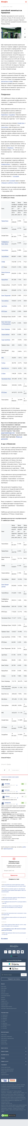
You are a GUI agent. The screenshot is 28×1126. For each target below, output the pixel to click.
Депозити (3, 999)
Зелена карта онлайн (5, 1067)
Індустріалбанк (5, 340)
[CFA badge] (20, 1080)
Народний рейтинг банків (6, 1006)
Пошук (23, 974)
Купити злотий (4, 1043)
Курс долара (4, 988)
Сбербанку (10, 148)
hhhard (7, 796)
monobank (16, 176)
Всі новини (4, 938)
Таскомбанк (5, 300)
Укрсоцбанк (4, 127)
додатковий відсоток (8, 433)
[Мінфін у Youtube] (22, 951)
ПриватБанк (4, 114)
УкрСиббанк (5, 256)
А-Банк (3, 373)
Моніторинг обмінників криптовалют (9, 1008)
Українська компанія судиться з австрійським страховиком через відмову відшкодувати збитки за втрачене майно (13, 890)
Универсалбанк (5, 164)
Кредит (7, 350)
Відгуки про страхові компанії (7, 1069)
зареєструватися (8, 848)
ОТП (2, 267)
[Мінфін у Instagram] (18, 951)
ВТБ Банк (4, 392)
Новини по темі (14, 879)
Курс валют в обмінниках (6, 1036)
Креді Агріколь (5, 272)
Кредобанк (4, 279)
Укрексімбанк (5, 334)
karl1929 (7, 790)
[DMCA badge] (14, 1115)
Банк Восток (5, 368)
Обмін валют (4, 1034)
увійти (24, 847)
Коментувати (15, 770)
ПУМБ (3, 262)
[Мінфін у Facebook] (5, 951)
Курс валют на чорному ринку (7, 1038)
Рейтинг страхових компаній (7, 1070)
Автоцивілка (3, 1072)
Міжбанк (3, 997)
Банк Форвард (5, 329)
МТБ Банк (4, 311)
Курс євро (3, 990)
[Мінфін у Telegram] (9, 951)
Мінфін (9, 764)
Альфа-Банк (21, 123)
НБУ (2, 44)
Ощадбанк (12, 114)
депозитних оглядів (7, 81)
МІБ (2, 357)
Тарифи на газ (4, 1001)
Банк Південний (5, 295)
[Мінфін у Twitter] (14, 951)
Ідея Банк (4, 306)
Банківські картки (5, 993)
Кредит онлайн (4, 1004)
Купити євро (3, 1042)
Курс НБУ (3, 991)
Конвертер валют (4, 1003)
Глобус (3, 363)
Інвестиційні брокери (5, 995)
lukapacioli (8, 802)
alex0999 (7, 783)
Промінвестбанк (6, 378)
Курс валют (3, 986)
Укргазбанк (4, 250)
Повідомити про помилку (14, 979)
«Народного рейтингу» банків (9, 183)
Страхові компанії (5, 1074)
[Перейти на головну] (4, 2)
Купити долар (4, 1040)
